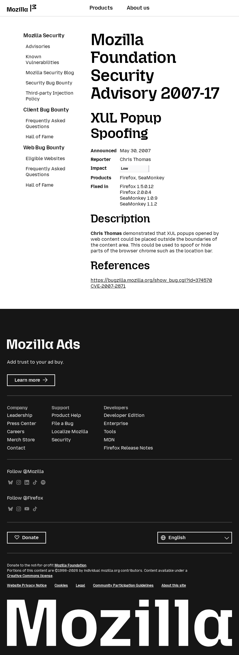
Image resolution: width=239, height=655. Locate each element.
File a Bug (62, 423)
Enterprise (116, 423)
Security (61, 439)
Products (101, 8)
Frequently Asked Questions (45, 123)
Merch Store (21, 439)
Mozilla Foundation (70, 565)
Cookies (61, 585)
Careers (15, 431)
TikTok (34, 482)
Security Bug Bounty (49, 83)
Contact (16, 448)
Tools (110, 431)
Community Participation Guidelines (123, 585)
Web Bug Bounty (43, 147)
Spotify (43, 482)
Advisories (38, 46)
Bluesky (10, 482)
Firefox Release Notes (128, 448)
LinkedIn (26, 482)
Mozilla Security (43, 35)
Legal (80, 585)
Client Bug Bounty (46, 110)
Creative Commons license (29, 576)
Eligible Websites (45, 158)
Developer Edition (124, 415)
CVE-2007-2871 (108, 286)
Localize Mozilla (70, 431)
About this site (173, 585)
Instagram (18, 482)
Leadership (19, 415)
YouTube (26, 509)
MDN (109, 439)
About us (138, 8)
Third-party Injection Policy (49, 96)
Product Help (66, 415)
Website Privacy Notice (27, 585)
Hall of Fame (39, 136)
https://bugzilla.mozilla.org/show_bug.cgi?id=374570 (151, 280)
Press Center (21, 423)
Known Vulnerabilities (42, 59)
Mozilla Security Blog (50, 72)
